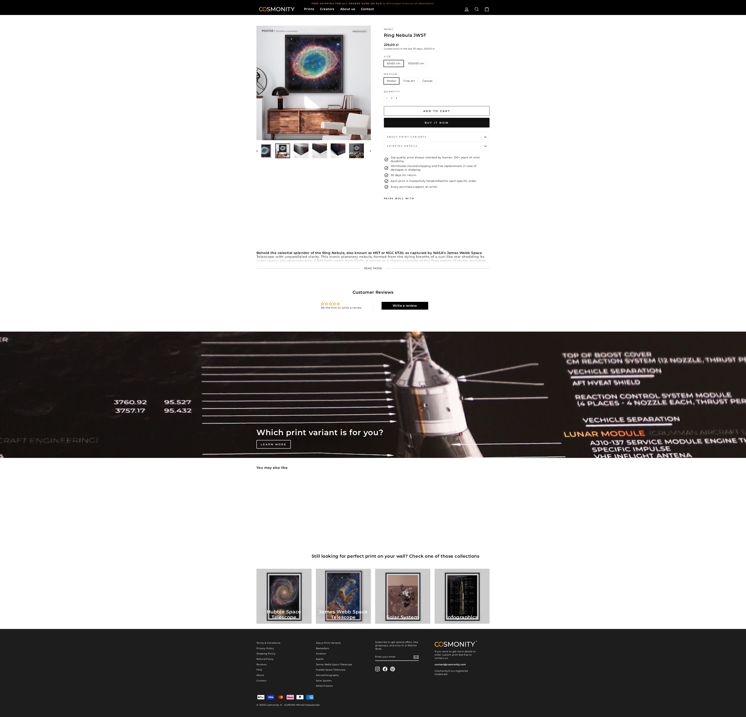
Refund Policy (265, 659)
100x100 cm (416, 63)
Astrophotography (327, 675)
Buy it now (437, 122)
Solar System (324, 680)
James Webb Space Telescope (334, 664)
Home (387, 29)
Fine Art (409, 81)
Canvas (427, 81)
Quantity (392, 91)
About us (347, 9)
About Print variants (407, 136)
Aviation (321, 653)
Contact (367, 9)
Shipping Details (402, 146)
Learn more (274, 444)
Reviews (261, 664)
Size (387, 56)
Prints (309, 9)
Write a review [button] (405, 305)
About (260, 675)
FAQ (259, 669)
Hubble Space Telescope (331, 669)
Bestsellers (322, 648)
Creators (327, 9)
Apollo (320, 659)
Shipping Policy (265, 653)
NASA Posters (324, 685)
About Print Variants (328, 642)
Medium (390, 74)
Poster (391, 81)
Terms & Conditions (268, 642)
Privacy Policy (265, 648)
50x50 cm (394, 63)
